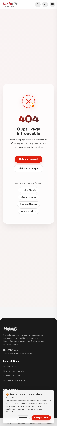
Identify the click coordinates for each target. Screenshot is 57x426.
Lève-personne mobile (13, 371)
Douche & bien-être (12, 376)
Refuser (23, 418)
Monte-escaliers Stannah (14, 380)
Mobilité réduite (10, 366)
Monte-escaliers (28, 211)
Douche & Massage (28, 204)
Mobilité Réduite (28, 190)
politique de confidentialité (34, 412)
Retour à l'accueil (28, 159)
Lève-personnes (28, 197)
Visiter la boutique (28, 168)
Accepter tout (41, 418)
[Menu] (52, 4)
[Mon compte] (38, 4)
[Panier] (45, 4)
